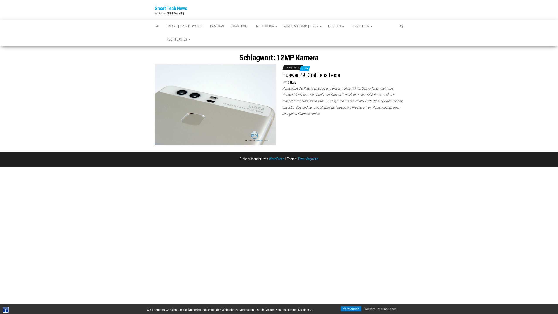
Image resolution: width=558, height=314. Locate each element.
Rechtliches (177, 39)
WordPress (276, 159)
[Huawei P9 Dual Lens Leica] (215, 104)
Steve (292, 82)
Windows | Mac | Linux (301, 26)
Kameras (216, 26)
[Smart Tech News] (157, 26)
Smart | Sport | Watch (184, 26)
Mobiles (335, 26)
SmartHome (240, 26)
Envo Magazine (308, 159)
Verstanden (351, 309)
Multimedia (265, 26)
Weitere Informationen (380, 309)
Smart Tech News (171, 8)
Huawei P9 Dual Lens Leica (311, 75)
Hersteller (360, 26)
